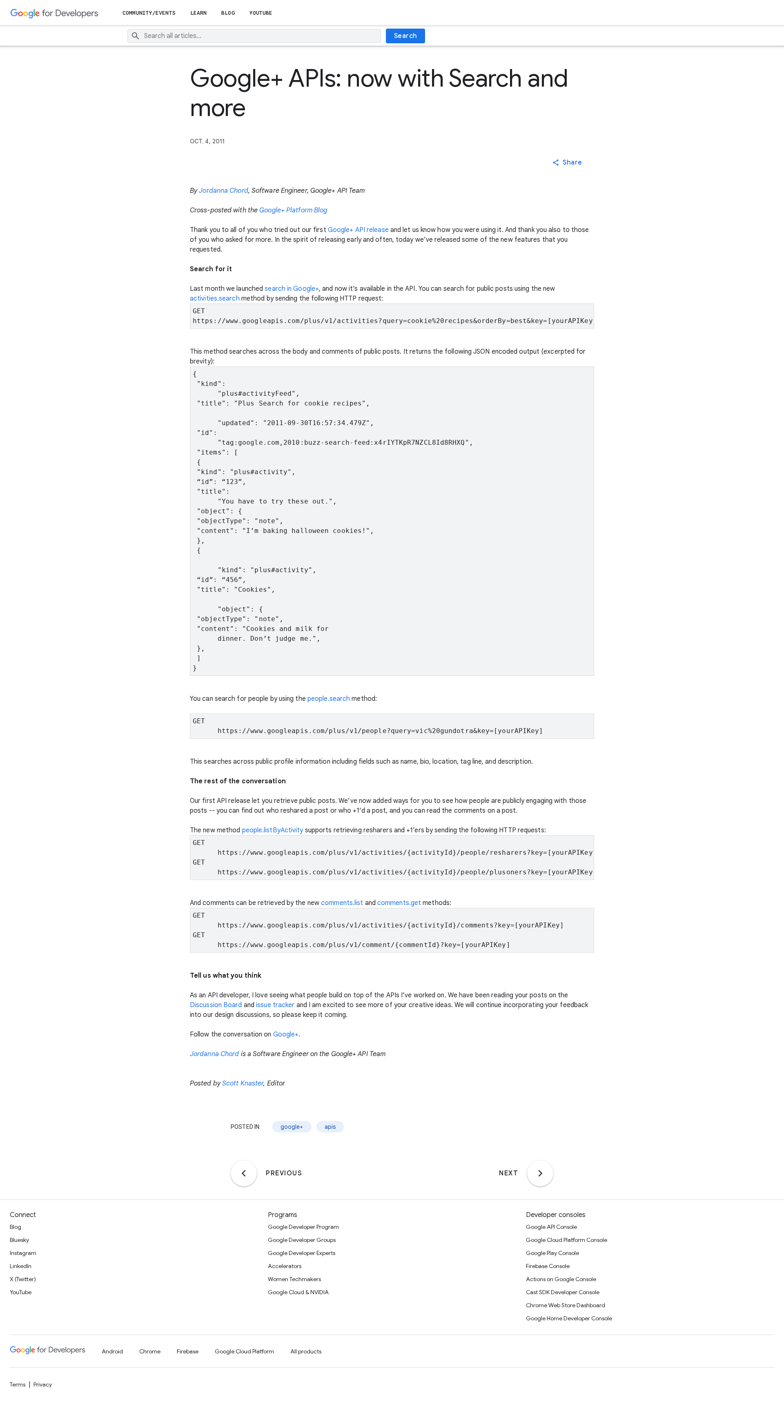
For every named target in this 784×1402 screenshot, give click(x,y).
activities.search (215, 298)
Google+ (286, 1034)
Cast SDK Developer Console (562, 1292)
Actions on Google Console (561, 1279)
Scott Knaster (242, 1083)
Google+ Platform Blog (293, 210)
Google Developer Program (303, 1226)
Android (112, 1351)
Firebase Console (548, 1266)
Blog (227, 12)
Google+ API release (358, 230)
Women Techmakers (294, 1279)
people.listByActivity (272, 830)
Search (405, 36)
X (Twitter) (23, 1279)
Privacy (42, 1384)
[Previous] (244, 1173)
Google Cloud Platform (244, 1351)
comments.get (399, 903)
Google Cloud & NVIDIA (298, 1292)
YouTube (261, 12)
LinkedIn (20, 1266)
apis (330, 1126)
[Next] (540, 1173)
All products (305, 1351)
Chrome (149, 1351)
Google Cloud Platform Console (566, 1240)
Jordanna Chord (223, 191)
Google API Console (551, 1226)
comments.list (342, 903)
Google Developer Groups (302, 1240)
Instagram (23, 1253)
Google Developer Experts (301, 1253)
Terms (17, 1384)
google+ (292, 1126)
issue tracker (275, 1005)
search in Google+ (292, 289)
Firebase (187, 1351)
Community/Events (149, 12)
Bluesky (19, 1240)
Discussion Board (216, 1005)
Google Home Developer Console (569, 1318)
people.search (328, 699)
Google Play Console (552, 1253)
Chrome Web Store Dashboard (565, 1305)
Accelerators (284, 1266)
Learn (198, 12)
